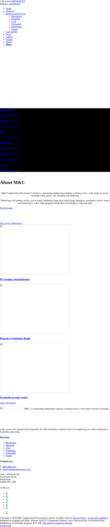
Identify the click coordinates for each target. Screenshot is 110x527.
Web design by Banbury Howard (57, 523)
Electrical (5, 120)
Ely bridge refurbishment (15, 279)
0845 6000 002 (18, 1)
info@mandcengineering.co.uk (17, 469)
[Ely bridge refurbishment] (34, 274)
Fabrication (7, 153)
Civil (3, 131)
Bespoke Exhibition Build (15, 338)
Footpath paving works (14, 397)
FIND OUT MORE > (10, 115)
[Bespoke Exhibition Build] (34, 333)
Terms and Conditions (98, 518)
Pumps (4, 164)
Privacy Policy (79, 518)
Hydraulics (6, 142)
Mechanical (6, 109)
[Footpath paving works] (34, 392)
